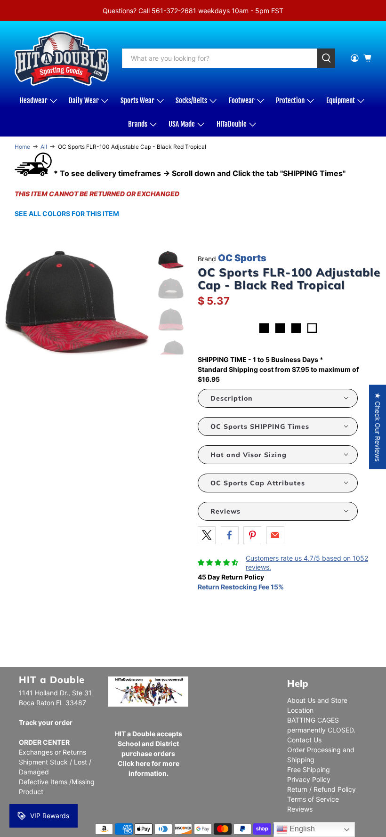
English (301, 829)
